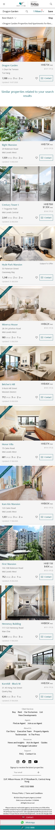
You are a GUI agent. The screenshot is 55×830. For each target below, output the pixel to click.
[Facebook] (24, 762)
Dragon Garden (10, 65)
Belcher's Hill (8, 384)
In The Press (34, 734)
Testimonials (21, 734)
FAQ (21, 753)
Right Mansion (9, 144)
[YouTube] (36, 762)
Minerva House (10, 324)
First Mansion (9, 564)
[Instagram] (18, 762)
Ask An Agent (32, 742)
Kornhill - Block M (11, 683)
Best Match (7, 17)
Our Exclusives (31, 712)
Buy (14, 712)
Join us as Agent (35, 723)
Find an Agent (19, 723)
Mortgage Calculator (27, 745)
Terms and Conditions (34, 793)
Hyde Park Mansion (12, 264)
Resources (27, 739)
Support (27, 751)
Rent (20, 712)
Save (50, 11)
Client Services (27, 709)
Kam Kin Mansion (11, 504)
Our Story (10, 731)
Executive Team (24, 731)
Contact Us (30, 753)
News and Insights (16, 742)
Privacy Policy (17, 793)
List (41, 712)
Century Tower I (10, 204)
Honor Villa (7, 444)
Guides (44, 742)
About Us (27, 728)
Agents (27, 720)
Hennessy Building (11, 623)
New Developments (27, 715)
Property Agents (41, 731)
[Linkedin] (30, 762)
